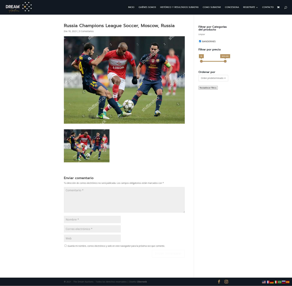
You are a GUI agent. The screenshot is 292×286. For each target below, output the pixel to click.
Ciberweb (142, 281)
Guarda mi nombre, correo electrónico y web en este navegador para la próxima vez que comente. (116, 245)
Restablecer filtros (208, 87)
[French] (268, 281)
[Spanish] (288, 281)
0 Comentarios (86, 31)
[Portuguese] (280, 281)
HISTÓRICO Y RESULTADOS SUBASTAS (179, 7)
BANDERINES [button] (209, 41)
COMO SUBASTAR (212, 7)
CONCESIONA (232, 7)
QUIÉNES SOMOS (147, 7)
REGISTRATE (249, 7)
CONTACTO (268, 7)
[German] (272, 281)
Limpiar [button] (201, 34)
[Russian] (284, 281)
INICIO (131, 7)
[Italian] (276, 281)
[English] (264, 281)
